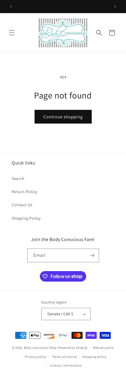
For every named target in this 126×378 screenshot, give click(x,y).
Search (18, 178)
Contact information (65, 365)
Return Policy (24, 191)
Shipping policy (94, 357)
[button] (11, 32)
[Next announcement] (115, 6)
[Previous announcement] (10, 6)
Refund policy (103, 348)
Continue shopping (63, 116)
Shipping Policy (26, 218)
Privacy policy (36, 357)
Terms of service (64, 357)
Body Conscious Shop (40, 348)
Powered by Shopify (73, 348)
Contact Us (22, 204)
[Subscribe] (92, 255)
